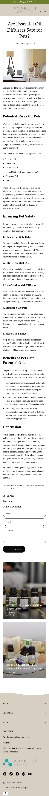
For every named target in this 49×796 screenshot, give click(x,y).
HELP (5, 722)
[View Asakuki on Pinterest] (24, 774)
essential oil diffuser (23, 485)
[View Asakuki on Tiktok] (11, 774)
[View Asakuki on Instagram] (5, 774)
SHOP (5, 703)
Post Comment (14, 549)
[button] (39, 10)
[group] (24, 2)
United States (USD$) (14, 782)
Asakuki (11, 788)
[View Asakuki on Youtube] (30, 774)
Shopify (25, 788)
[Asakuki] (24, 10)
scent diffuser (12, 489)
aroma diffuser (11, 485)
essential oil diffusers (17, 435)
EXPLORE (8, 713)
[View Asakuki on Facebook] (17, 774)
